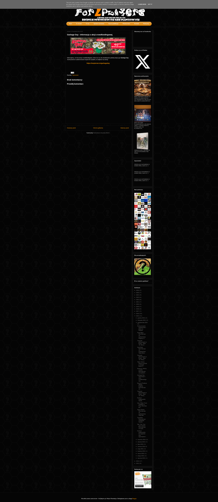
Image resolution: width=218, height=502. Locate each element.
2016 (137, 313)
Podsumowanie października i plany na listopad (141, 328)
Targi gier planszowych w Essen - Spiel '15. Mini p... (142, 343)
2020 (137, 304)
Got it (150, 4)
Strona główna (98, 128)
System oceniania (99, 23)
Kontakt (136, 23)
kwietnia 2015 (141, 451)
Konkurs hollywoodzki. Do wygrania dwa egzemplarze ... (142, 433)
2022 (137, 299)
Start (70, 23)
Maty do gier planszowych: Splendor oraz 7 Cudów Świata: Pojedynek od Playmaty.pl (142, 125)
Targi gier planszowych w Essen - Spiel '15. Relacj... (142, 357)
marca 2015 (141, 453)
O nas (87, 23)
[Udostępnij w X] (71, 73)
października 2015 (142, 322)
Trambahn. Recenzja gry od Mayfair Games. (141, 420)
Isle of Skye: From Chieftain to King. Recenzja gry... (142, 405)
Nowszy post (71, 128)
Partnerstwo (126, 23)
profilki (151, 26)
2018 (137, 309)
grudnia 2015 (141, 318)
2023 (137, 297)
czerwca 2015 (141, 446)
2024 (137, 295)
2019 (137, 306)
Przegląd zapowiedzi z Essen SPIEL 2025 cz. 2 (142, 179)
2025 (137, 292)
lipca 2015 (140, 444)
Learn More (142, 4)
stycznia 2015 (141, 458)
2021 (137, 302)
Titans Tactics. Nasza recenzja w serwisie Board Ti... (142, 364)
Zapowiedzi (75, 75)
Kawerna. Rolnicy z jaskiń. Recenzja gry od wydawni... (142, 370)
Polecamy (146, 23)
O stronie (79, 23)
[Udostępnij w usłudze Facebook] (73, 73)
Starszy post (124, 128)
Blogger (134, 498)
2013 (137, 463)
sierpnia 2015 (141, 442)
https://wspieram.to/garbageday (98, 63)
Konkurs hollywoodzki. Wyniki (141, 399)
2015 (137, 316)
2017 (137, 311)
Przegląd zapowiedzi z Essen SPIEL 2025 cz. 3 (142, 172)
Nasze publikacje (113, 23)
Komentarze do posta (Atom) (101, 133)
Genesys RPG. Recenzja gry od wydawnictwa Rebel (142, 152)
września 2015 (142, 439)
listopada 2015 (142, 320)
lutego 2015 (141, 455)
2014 (137, 461)
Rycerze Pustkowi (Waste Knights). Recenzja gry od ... (142, 386)
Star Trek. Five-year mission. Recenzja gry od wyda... (141, 426)
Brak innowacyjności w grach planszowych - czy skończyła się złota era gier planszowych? (142, 99)
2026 (137, 290)
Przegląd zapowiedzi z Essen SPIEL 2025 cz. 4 (142, 165)
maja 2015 (141, 448)
